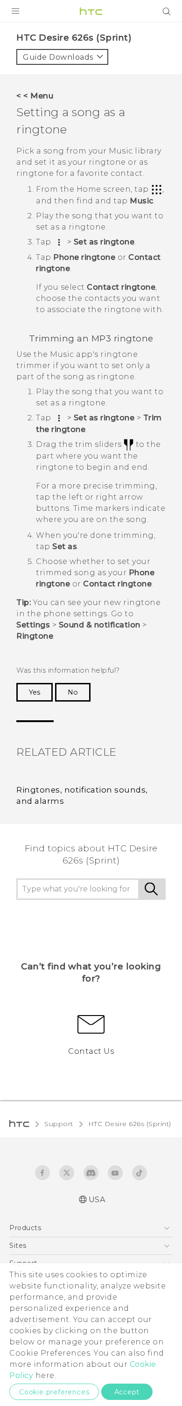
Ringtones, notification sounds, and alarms (82, 795)
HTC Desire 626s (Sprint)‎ (129, 1124)
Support (58, 1124)
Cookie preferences (54, 1392)
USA (97, 1199)
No (73, 692)
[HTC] (91, 11)
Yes (34, 692)
